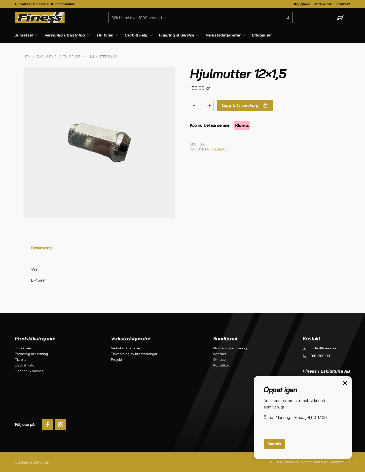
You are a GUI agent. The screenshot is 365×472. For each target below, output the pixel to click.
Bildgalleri (262, 35)
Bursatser (23, 348)
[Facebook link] (47, 424)
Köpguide (302, 3)
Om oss (219, 359)
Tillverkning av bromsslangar (134, 354)
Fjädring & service (29, 371)
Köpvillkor (221, 365)
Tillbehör (71, 57)
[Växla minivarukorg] (340, 17)
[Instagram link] (60, 424)
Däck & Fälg (47, 57)
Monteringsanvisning (230, 348)
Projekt (116, 359)
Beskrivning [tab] (41, 247)
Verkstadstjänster (125, 348)
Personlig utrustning (31, 354)
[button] (168, 74)
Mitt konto (323, 3)
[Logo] (40, 17)
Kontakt (343, 3)
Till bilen (22, 359)
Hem (27, 57)
